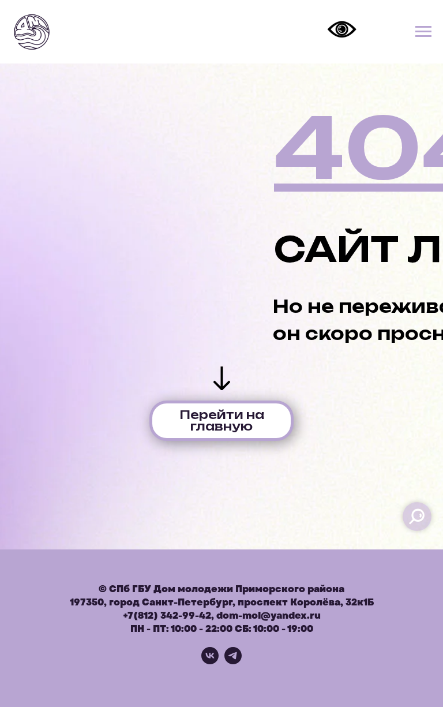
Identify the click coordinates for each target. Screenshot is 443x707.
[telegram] (233, 661)
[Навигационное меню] (423, 32)
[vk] (210, 661)
